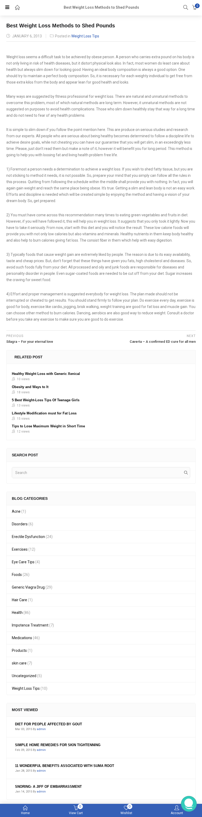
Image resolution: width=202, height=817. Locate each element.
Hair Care (19, 600)
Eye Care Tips (23, 562)
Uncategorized (24, 676)
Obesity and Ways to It (30, 387)
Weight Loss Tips (85, 36)
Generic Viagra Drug (28, 587)
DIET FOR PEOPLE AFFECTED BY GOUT (48, 724)
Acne (16, 511)
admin (41, 729)
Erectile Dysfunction (28, 537)
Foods (17, 575)
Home (25, 813)
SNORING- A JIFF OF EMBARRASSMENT (48, 787)
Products (19, 650)
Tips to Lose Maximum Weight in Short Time (48, 426)
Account (177, 813)
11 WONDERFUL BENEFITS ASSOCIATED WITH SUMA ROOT (64, 766)
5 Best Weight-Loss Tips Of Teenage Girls (45, 400)
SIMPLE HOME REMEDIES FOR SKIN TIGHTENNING (57, 745)
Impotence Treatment (30, 625)
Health (17, 612)
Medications (22, 638)
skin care (19, 663)
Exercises (20, 549)
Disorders (20, 524)
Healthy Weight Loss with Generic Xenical (46, 374)
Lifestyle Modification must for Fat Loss (44, 413)
